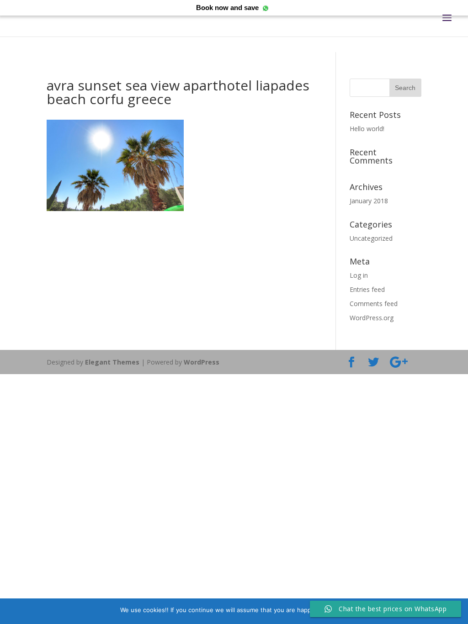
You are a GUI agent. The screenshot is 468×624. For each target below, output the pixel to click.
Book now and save (227, 7)
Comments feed (374, 303)
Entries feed (367, 289)
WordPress (201, 362)
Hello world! (367, 128)
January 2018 (369, 200)
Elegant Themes (112, 362)
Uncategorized (371, 238)
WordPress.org (372, 317)
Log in (359, 275)
